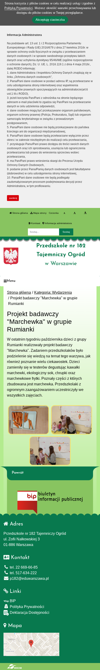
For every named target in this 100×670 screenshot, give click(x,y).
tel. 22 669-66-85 (23, 567)
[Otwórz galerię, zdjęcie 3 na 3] (50, 451)
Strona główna (20, 213)
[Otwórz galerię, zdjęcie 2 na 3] (72, 420)
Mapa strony (40, 213)
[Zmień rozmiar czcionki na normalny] (64, 213)
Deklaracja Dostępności (29, 613)
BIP (12, 601)
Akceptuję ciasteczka (50, 19)
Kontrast (35, 223)
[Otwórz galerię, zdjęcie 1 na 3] (29, 420)
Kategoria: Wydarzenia (53, 292)
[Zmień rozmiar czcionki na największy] (85, 213)
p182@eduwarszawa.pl (29, 578)
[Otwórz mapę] (31, 644)
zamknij (13, 198)
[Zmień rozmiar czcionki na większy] (74, 213)
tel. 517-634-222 (23, 573)
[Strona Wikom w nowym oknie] (14, 666)
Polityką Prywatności (18, 8)
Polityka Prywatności (26, 607)
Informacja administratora (58, 223)
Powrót (18, 473)
